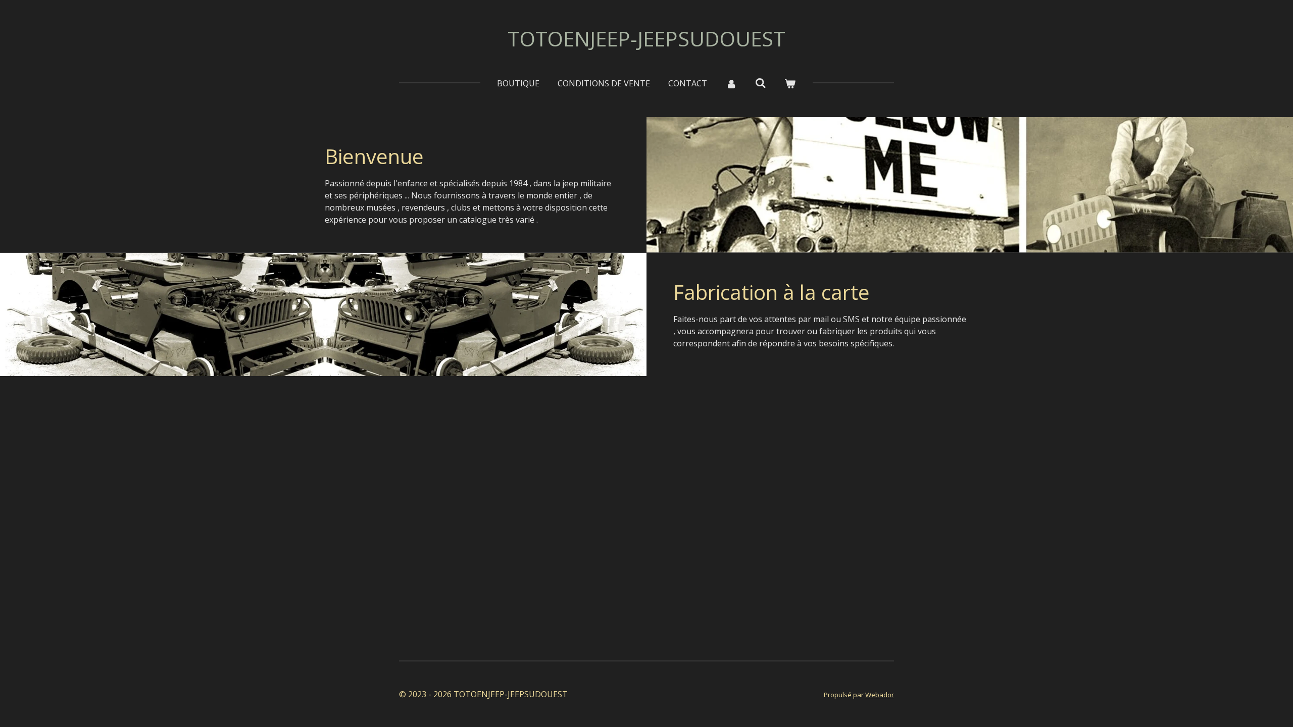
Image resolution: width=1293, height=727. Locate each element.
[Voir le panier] (790, 83)
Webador (879, 694)
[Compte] (731, 83)
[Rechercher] (761, 83)
